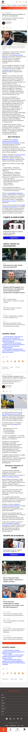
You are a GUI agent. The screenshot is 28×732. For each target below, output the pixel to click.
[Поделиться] (7, 27)
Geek (22, 725)
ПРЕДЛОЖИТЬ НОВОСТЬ (14, 691)
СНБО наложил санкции (9, 201)
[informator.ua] (3, 2)
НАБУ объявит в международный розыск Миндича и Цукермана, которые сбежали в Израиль (13, 350)
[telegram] (17, 719)
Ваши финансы (13, 725)
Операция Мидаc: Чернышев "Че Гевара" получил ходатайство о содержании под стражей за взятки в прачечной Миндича (13, 339)
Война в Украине (14, 679)
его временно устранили (12, 158)
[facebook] (6, 719)
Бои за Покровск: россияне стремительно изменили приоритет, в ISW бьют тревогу (13, 651)
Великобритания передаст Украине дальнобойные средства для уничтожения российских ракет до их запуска (14, 324)
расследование (5, 367)
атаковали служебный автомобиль (10, 524)
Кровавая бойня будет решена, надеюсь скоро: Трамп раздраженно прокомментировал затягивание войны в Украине (13, 662)
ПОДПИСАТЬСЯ (14, 238)
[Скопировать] (10, 27)
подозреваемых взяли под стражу (12, 193)
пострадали (14, 424)
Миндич (11, 367)
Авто (19, 725)
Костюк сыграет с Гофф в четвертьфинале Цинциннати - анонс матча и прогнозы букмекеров (14, 630)
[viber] (21, 719)
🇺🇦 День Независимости (13, 8)
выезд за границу (5, 368)
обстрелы (21, 679)
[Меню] (26, 2)
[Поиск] (23, 2)
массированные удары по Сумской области (12, 414)
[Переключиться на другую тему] (20, 2)
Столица (6, 725)
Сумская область (5, 679)
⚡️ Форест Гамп (23, 8)
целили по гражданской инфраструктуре (11, 505)
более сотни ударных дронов (10, 476)
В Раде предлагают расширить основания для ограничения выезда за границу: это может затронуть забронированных (13, 345)
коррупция (17, 367)
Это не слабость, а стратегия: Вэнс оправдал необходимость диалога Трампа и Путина (13, 656)
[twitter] (14, 719)
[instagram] (10, 719)
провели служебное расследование (13, 205)
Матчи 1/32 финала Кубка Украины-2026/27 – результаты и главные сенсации (13, 301)
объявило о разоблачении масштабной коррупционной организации (10, 141)
